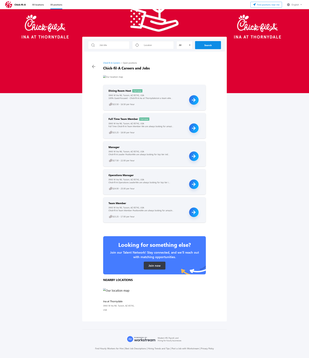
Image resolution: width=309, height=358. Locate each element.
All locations (38, 4)
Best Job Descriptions (135, 348)
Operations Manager (121, 175)
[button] (294, 4)
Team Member (117, 203)
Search (208, 45)
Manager (113, 147)
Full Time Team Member (123, 119)
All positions (56, 4)
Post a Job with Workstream (185, 348)
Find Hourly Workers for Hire (109, 348)
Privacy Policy (207, 348)
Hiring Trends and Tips (159, 348)
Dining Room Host (119, 90)
